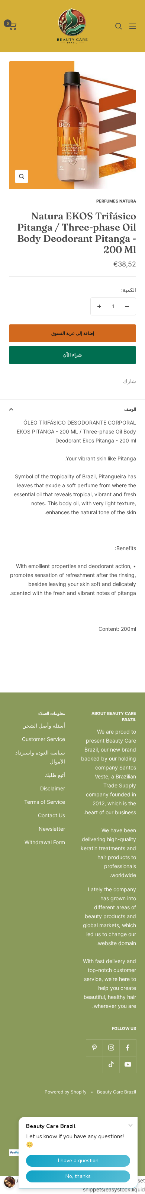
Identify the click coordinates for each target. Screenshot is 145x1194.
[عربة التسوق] (13, 26)
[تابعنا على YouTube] (127, 1064)
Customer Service (43, 739)
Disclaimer (52, 788)
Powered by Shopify (66, 1092)
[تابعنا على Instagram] (111, 1047)
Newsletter (52, 829)
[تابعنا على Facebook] (127, 1047)
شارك (129, 381)
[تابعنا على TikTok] (111, 1064)
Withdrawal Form (45, 842)
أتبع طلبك (55, 775)
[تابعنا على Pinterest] (94, 1047)
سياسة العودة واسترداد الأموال (40, 757)
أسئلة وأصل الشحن (43, 725)
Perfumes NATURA (116, 201)
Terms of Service (44, 802)
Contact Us (51, 815)
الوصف (130, 409)
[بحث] (118, 26)
